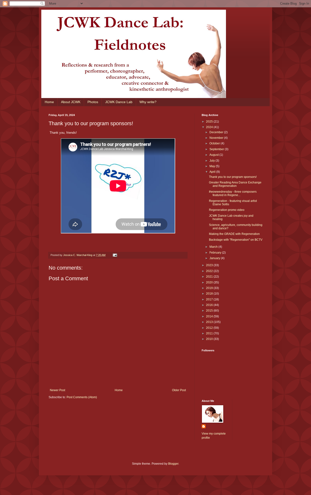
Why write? (147, 102)
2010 (210, 339)
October (215, 143)
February (215, 252)
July (212, 160)
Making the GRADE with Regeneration (234, 234)
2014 (210, 316)
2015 (210, 310)
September (217, 149)
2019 (210, 288)
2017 (210, 299)
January (215, 258)
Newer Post (57, 390)
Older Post (179, 390)
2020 (210, 282)
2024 (210, 127)
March (213, 246)
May (212, 166)
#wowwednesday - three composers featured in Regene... (233, 193)
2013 (210, 322)
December (216, 132)
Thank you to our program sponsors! (233, 177)
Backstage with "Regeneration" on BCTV (235, 239)
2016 (210, 305)
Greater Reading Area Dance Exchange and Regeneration (235, 184)
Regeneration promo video (226, 210)
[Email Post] (115, 255)
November (216, 138)
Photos (92, 102)
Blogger (173, 463)
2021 (210, 276)
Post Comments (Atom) (82, 397)
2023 (210, 265)
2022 (210, 271)
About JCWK (70, 102)
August (214, 155)
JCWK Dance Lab (118, 102)
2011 (210, 333)
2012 (210, 328)
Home (49, 102)
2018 (210, 293)
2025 (210, 121)
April (212, 171)
